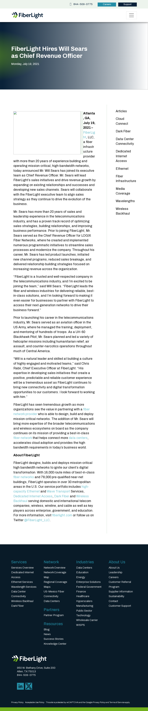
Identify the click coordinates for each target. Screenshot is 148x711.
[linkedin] (20, 686)
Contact (113, 601)
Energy (80, 577)
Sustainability (116, 596)
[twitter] (28, 686)
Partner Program (54, 615)
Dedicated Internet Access (33, 496)
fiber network (22, 438)
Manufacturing (84, 605)
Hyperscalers (84, 601)
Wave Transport (58, 491)
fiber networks (23, 477)
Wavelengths (125, 201)
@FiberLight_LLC (37, 520)
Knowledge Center (55, 643)
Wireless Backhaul (22, 601)
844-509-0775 (83, 4)
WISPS (80, 625)
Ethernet (122, 168)
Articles (121, 111)
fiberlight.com (62, 515)
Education (82, 572)
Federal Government (88, 586)
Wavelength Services (23, 586)
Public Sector (84, 610)
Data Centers (52, 601)
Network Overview (55, 567)
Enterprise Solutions (88, 581)
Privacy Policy (17, 702)
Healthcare (82, 596)
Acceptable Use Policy (34, 702)
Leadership (115, 572)
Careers (107, 4)
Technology (83, 615)
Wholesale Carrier (87, 620)
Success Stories (54, 638)
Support (127, 4)
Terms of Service (117, 702)
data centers (78, 438)
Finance (81, 591)
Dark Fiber (61, 496)
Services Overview (22, 567)
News (47, 634)
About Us (114, 567)
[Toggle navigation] (131, 15)
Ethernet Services (22, 581)
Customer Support (120, 605)
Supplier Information (121, 591)
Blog (46, 629)
